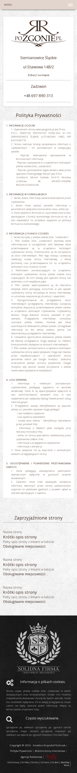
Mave (66, 765)
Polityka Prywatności (21, 750)
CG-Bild (55, 762)
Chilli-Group (13, 762)
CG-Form (45, 762)
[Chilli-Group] (50, 756)
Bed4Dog (65, 762)
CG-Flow (25, 762)
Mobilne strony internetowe (50, 750)
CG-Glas (35, 762)
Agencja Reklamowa (31, 756)
